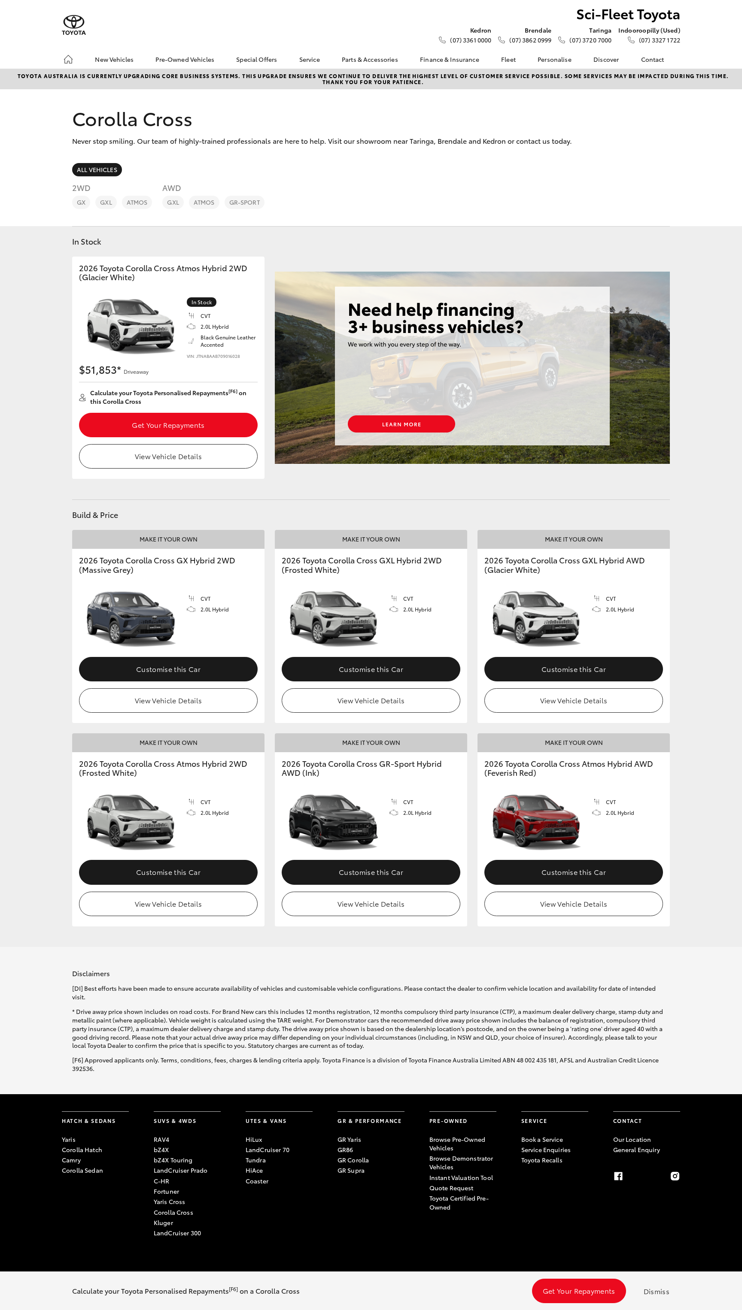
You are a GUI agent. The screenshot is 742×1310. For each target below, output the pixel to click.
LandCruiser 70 (267, 1149)
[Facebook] (618, 1176)
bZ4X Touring (173, 1160)
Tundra (256, 1160)
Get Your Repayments (168, 425)
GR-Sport (244, 202)
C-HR (162, 1181)
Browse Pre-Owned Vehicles (457, 1143)
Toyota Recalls (542, 1160)
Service (309, 59)
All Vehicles (97, 169)
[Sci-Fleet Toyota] (74, 25)
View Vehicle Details (168, 456)
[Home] (68, 59)
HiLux (254, 1139)
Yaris (69, 1139)
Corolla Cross (173, 1212)
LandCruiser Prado (180, 1170)
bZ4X (161, 1149)
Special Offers (256, 59)
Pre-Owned (448, 1120)
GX (81, 202)
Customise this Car (168, 669)
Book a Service (542, 1139)
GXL (106, 202)
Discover (606, 59)
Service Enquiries (546, 1149)
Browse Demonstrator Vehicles (461, 1162)
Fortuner (166, 1191)
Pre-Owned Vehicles (184, 59)
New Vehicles (114, 59)
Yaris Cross (170, 1201)
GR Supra (351, 1170)
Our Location (632, 1139)
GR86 (345, 1149)
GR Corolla (353, 1160)
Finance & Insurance (449, 59)
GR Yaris (349, 1139)
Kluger (163, 1222)
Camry (71, 1160)
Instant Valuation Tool (461, 1177)
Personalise (555, 59)
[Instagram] (675, 1176)
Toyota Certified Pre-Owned (459, 1202)
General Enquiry (636, 1149)
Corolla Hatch (82, 1149)
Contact (652, 59)
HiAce (254, 1170)
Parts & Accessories (370, 59)
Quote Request (451, 1187)
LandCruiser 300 (177, 1232)
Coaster (257, 1181)
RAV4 (162, 1139)
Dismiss (656, 1291)
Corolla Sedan (82, 1170)
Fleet (508, 59)
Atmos (137, 202)
